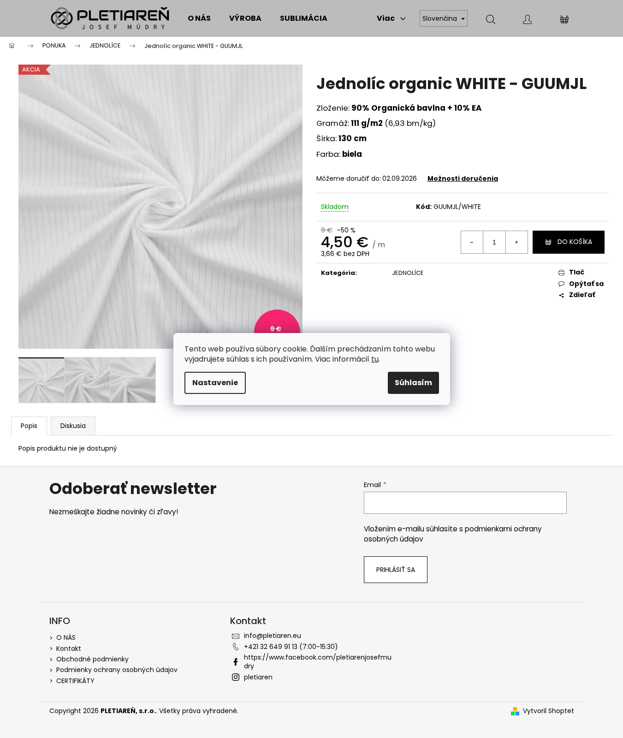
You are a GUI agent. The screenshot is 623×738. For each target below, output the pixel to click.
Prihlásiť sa (395, 569)
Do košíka (575, 241)
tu (375, 359)
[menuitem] (199, 18)
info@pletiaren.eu (272, 635)
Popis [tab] (29, 425)
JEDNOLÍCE (408, 272)
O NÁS (66, 637)
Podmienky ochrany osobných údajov (117, 669)
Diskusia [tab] (73, 425)
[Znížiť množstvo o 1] (472, 242)
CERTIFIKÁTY (75, 680)
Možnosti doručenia (462, 178)
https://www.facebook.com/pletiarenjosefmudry (318, 662)
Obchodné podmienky (92, 659)
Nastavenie (215, 382)
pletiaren (258, 677)
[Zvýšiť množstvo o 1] (516, 242)
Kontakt (68, 648)
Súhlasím (413, 382)
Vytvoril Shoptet (548, 711)
